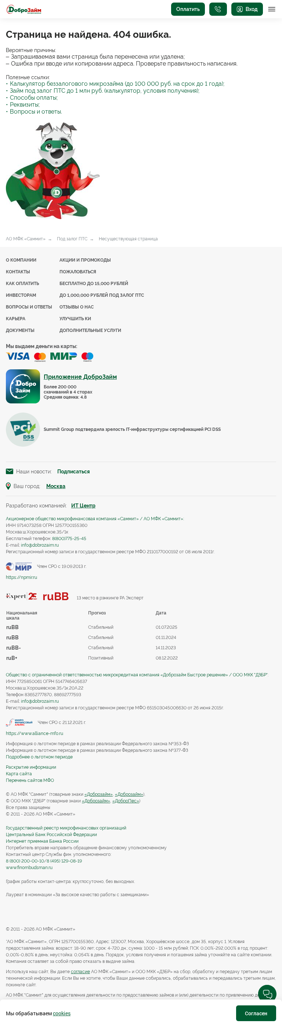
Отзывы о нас (76, 307)
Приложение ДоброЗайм (80, 376)
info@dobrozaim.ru (40, 545)
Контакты (18, 272)
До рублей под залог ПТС (101, 295)
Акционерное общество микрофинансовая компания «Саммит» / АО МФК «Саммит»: (95, 518)
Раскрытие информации (31, 767)
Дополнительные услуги (90, 330)
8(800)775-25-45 (69, 538)
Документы (20, 330)
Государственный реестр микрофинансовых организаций (66, 828)
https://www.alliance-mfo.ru (34, 733)
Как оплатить (22, 283)
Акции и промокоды (85, 260)
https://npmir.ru (21, 577)
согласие (80, 971)
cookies (61, 1013)
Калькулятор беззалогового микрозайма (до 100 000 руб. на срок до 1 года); (117, 83)
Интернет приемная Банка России (42, 841)
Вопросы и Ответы (29, 307)
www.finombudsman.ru (29, 867)
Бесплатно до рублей (93, 283)
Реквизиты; (25, 104)
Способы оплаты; (34, 97)
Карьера (15, 319)
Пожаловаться (77, 272)
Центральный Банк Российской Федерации (51, 834)
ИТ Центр (83, 506)
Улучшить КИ (75, 319)
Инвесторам (21, 295)
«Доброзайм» (98, 794)
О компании (21, 260)
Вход (252, 9)
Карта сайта (19, 773)
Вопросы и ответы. (36, 111)
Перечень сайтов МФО (30, 780)
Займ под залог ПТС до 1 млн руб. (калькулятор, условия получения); (104, 90)
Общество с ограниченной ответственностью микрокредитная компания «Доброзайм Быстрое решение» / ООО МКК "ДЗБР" (137, 674)
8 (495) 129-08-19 (64, 861)
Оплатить (188, 9)
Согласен (256, 1013)
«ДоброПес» (125, 801)
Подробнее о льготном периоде (39, 757)
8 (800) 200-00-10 (25, 861)
